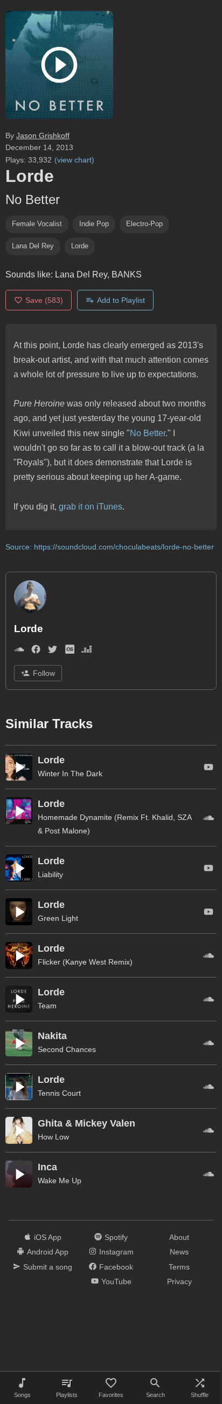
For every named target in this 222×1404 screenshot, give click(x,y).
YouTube (116, 1281)
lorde (79, 246)
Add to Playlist (121, 300)
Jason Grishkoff (43, 135)
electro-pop (144, 224)
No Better (147, 433)
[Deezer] (86, 651)
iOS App (47, 1237)
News (179, 1251)
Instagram (116, 1251)
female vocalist (37, 224)
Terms (179, 1267)
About (179, 1237)
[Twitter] (52, 651)
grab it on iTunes (90, 506)
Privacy (179, 1281)
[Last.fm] (70, 651)
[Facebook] (36, 651)
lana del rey (33, 246)
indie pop (94, 224)
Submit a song (47, 1267)
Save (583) (44, 300)
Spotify (116, 1237)
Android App (47, 1251)
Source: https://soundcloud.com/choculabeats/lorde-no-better (109, 546)
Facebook (116, 1267)
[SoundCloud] (19, 651)
